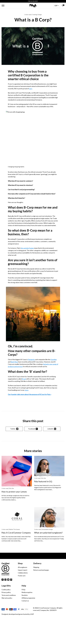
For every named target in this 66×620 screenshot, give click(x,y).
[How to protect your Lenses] (17, 471)
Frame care (21, 576)
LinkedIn (50, 429)
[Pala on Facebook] (3, 580)
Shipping (36, 567)
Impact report (22, 570)
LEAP (32, 614)
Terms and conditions (9, 595)
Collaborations (23, 573)
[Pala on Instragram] (5, 580)
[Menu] (3, 5)
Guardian (54, 359)
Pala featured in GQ (43, 481)
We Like (11, 488)
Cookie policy (6, 590)
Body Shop (14, 362)
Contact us (25, 601)
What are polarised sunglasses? (48, 532)
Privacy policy (6, 592)
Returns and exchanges (41, 570)
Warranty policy (7, 598)
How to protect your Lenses (14, 491)
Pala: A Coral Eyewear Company (16, 532)
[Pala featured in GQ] (49, 466)
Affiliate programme (28, 598)
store (26, 390)
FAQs (23, 590)
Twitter (12, 429)
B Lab (24, 379)
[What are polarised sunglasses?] (49, 517)
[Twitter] (8, 580)
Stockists (25, 595)
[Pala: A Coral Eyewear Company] (17, 517)
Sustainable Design (47, 529)
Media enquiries (27, 592)
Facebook (31, 429)
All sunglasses (22, 567)
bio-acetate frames (27, 248)
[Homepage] (33, 5)
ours (30, 89)
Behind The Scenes (14, 529)
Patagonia (31, 359)
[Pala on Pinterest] (11, 580)
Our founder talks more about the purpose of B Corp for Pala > (29, 394)
